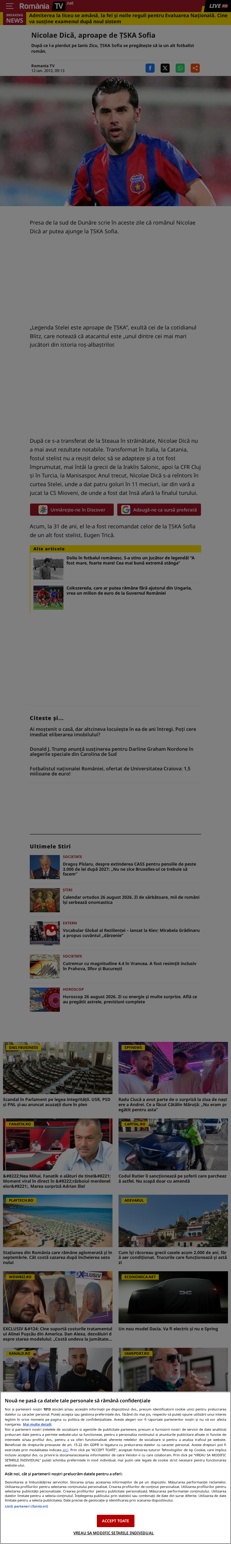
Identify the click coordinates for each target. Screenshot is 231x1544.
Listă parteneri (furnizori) (26, 1506)
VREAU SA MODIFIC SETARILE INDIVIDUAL (113, 1533)
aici (65, 1449)
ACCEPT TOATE (115, 1521)
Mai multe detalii (37, 1424)
